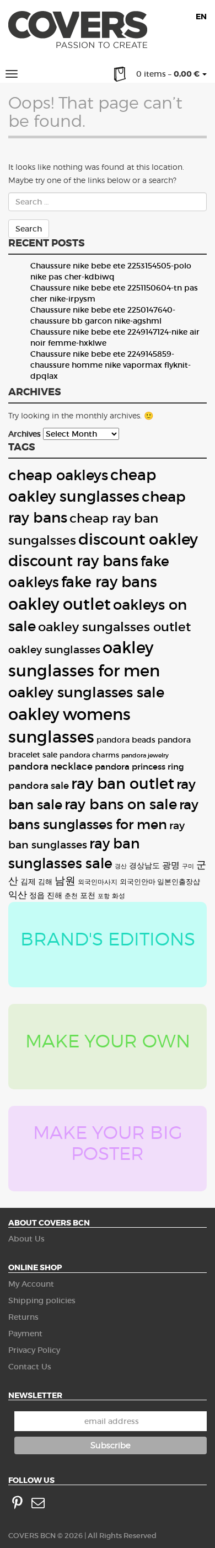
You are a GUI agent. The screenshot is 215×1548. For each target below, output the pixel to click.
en (201, 17)
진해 (54, 895)
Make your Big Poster (107, 1142)
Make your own (107, 1041)
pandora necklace (50, 766)
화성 (118, 896)
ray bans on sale (120, 804)
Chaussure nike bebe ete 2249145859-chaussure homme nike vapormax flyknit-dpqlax (110, 365)
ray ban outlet (122, 784)
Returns (23, 1317)
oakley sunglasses (54, 649)
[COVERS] (77, 32)
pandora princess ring (139, 766)
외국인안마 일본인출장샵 (160, 882)
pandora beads (125, 740)
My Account (31, 1284)
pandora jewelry (145, 755)
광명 (171, 864)
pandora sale (38, 786)
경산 (121, 866)
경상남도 (144, 865)
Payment (25, 1334)
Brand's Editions (107, 939)
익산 (17, 895)
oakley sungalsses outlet (114, 627)
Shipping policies (42, 1300)
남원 (65, 880)
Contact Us (29, 1367)
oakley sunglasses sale (86, 692)
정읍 (37, 895)
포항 (104, 896)
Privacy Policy (34, 1350)
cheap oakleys (58, 475)
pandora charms (89, 755)
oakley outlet (59, 604)
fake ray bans (109, 582)
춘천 (71, 896)
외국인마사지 (97, 882)
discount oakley (138, 539)
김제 (28, 881)
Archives (24, 434)
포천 (87, 895)
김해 (45, 882)
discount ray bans (73, 561)
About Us (26, 1239)
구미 (188, 866)
